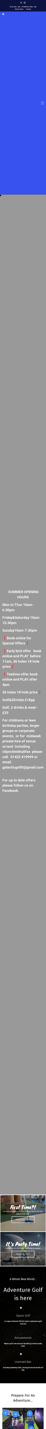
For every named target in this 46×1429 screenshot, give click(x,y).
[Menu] (42, 103)
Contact (28, 9)
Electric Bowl (19, 9)
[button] (5, 1413)
